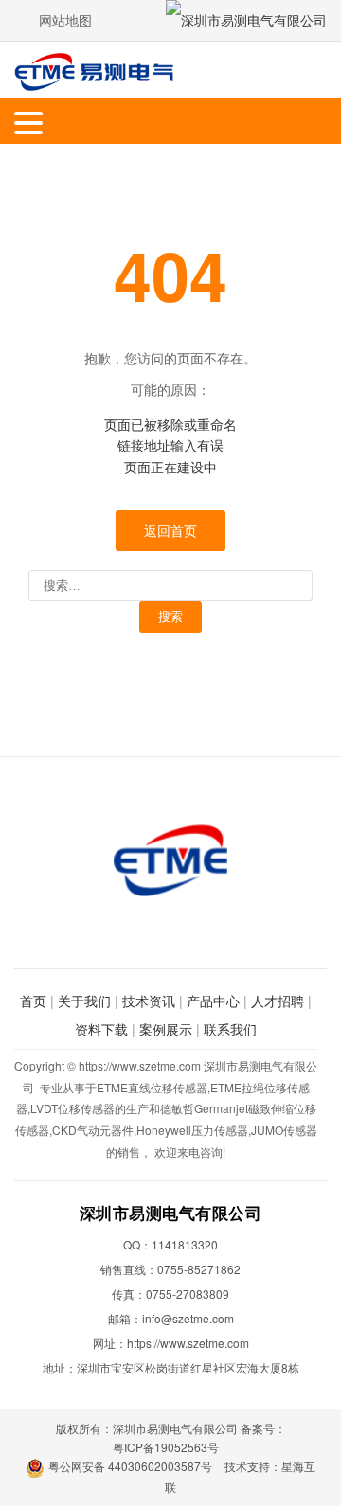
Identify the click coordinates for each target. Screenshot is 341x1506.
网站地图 (65, 19)
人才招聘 (277, 1000)
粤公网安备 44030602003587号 (130, 1466)
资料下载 (101, 1028)
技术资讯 (148, 1000)
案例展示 (165, 1028)
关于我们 (84, 1000)
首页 (33, 1000)
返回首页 (170, 530)
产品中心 (213, 1000)
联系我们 (230, 1028)
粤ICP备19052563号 (166, 1447)
